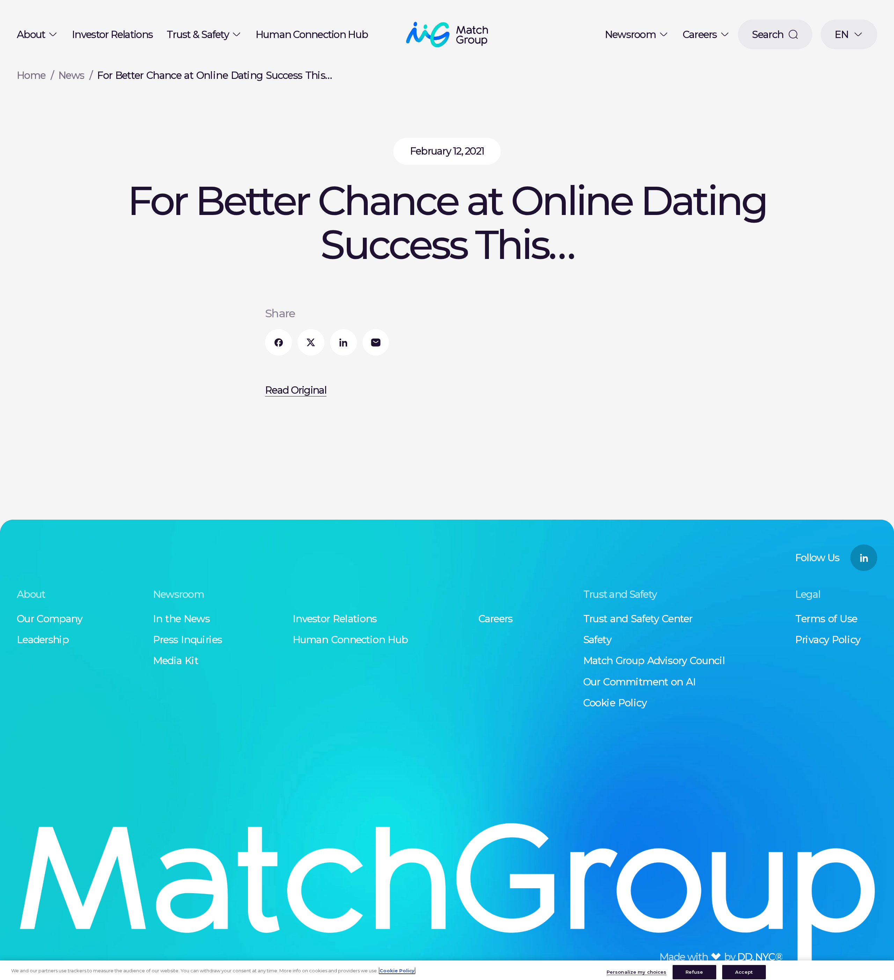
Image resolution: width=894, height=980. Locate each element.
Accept (744, 972)
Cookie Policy (397, 970)
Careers (700, 34)
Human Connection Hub (312, 34)
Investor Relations (112, 34)
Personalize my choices (637, 972)
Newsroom (630, 34)
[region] (447, 970)
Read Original (296, 390)
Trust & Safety (198, 34)
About (31, 34)
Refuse (694, 972)
